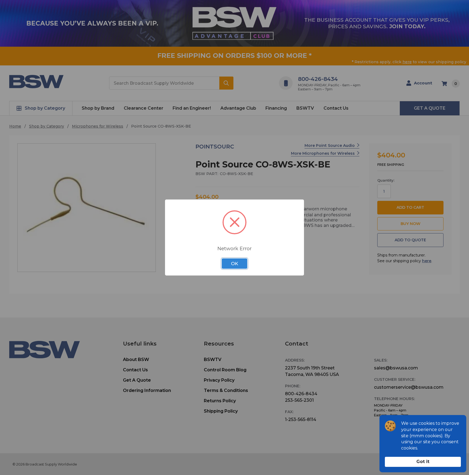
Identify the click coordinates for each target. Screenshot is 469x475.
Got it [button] (422, 461)
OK (234, 263)
